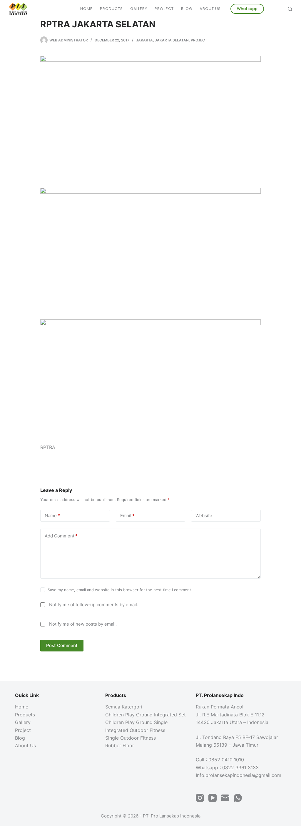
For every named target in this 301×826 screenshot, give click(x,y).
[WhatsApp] (238, 798)
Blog (186, 8)
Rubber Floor (119, 745)
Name (52, 515)
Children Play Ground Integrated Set (145, 715)
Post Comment (62, 645)
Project (164, 8)
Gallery (138, 8)
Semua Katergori (123, 707)
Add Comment (61, 536)
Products (111, 8)
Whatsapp (247, 8)
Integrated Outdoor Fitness (135, 730)
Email (127, 515)
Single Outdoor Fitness (130, 738)
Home (86, 8)
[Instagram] (200, 798)
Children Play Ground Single (136, 722)
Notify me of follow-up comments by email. (93, 604)
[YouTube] (212, 798)
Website (203, 515)
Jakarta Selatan (172, 40)
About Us (210, 8)
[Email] (225, 798)
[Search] (290, 9)
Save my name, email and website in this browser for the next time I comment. (120, 589)
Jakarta (144, 40)
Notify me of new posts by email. (83, 624)
